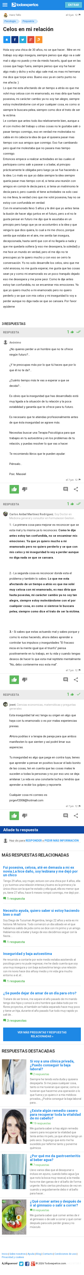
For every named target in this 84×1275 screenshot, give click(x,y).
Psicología (10, 21)
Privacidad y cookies (13, 1257)
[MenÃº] (5, 5)
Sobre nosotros (17, 1254)
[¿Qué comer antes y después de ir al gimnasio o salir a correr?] (42, 1217)
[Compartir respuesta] (76, 489)
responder (34, 840)
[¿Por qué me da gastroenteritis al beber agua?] (42, 1174)
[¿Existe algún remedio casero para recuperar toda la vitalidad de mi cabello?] (42, 1129)
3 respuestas (17, 1020)
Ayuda (31, 1254)
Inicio (5, 1254)
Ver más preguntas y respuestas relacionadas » (42, 1034)
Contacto (48, 1254)
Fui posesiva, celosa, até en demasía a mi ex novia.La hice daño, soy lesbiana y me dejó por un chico (40, 871)
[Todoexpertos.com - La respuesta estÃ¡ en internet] (25, 4)
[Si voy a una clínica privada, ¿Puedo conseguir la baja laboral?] (42, 1081)
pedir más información (62, 840)
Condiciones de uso (65, 1254)
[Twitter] (20, 1263)
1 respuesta (16, 898)
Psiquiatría (28, 21)
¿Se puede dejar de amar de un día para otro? (39, 993)
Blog (38, 1254)
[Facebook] (26, 1263)
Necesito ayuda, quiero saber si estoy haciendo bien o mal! (41, 912)
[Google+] (32, 1263)
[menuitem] (14, 39)
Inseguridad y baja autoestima (27, 954)
